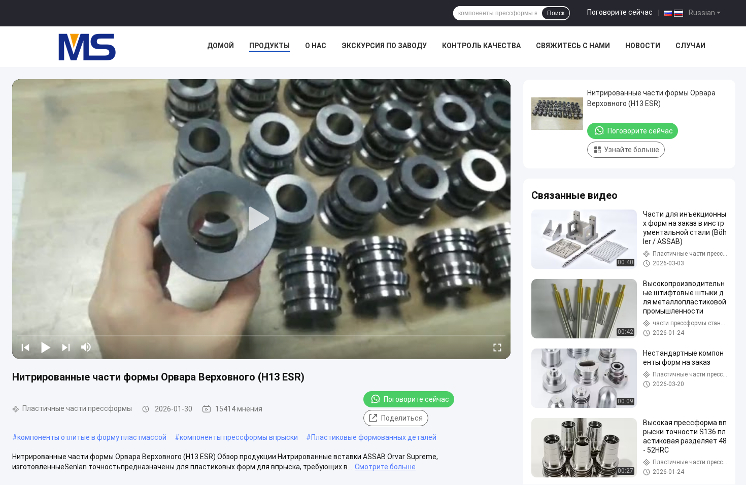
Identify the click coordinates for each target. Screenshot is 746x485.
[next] (66, 347)
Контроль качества (481, 46)
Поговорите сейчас (620, 12)
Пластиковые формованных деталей (373, 437)
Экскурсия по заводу (384, 46)
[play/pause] (46, 347)
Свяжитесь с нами (573, 46)
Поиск (555, 13)
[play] (261, 219)
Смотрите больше (385, 467)
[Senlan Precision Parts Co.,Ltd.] (81, 46)
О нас (315, 46)
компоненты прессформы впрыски (239, 437)
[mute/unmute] (86, 347)
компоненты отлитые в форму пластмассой (91, 437)
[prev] (25, 347)
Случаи (690, 46)
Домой (220, 46)
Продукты (269, 46)
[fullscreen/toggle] (497, 347)
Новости (642, 46)
